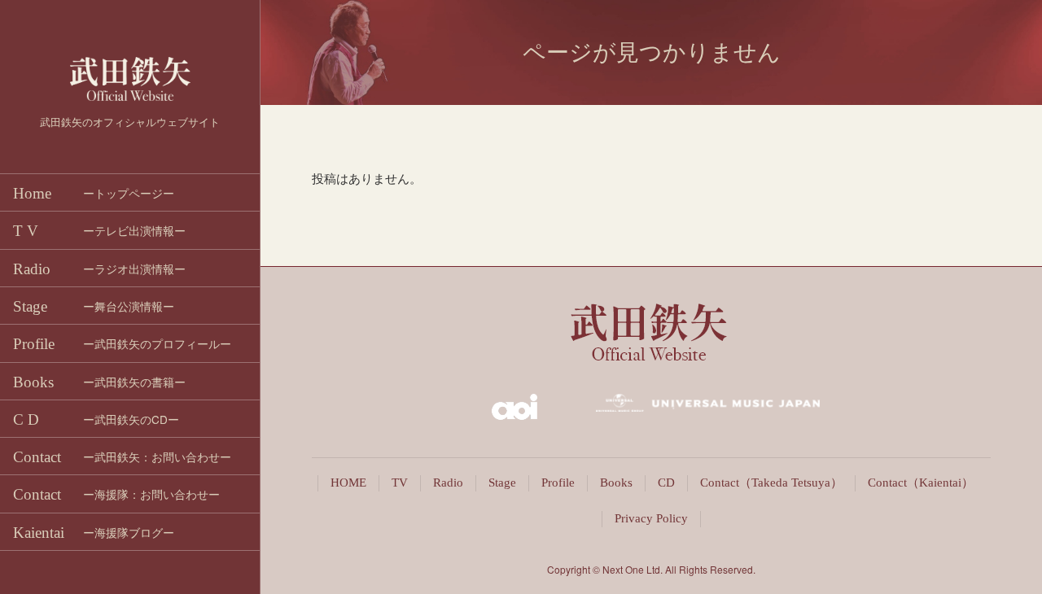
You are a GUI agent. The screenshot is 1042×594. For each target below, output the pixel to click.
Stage (502, 482)
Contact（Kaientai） (921, 482)
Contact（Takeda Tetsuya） (771, 482)
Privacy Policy (651, 518)
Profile (558, 482)
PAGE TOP (1009, 563)
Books (616, 482)
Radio (448, 482)
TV (400, 482)
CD (666, 482)
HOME (348, 482)
